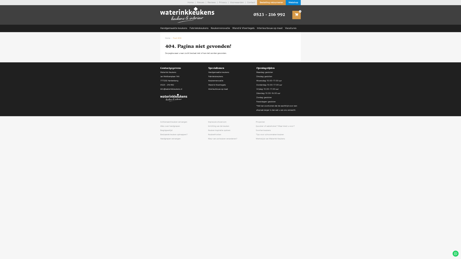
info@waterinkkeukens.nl (171, 89)
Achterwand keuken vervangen (173, 122)
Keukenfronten (214, 135)
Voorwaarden (237, 3)
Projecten (260, 122)
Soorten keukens (263, 130)
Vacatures (290, 28)
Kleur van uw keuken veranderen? (222, 139)
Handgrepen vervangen (170, 139)
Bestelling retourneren (271, 3)
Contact (251, 3)
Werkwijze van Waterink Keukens (270, 139)
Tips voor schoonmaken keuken (270, 135)
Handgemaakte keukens (173, 28)
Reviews (212, 3)
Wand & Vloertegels (243, 28)
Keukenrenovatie (220, 28)
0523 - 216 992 (269, 15)
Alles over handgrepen (170, 126)
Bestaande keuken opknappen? (174, 135)
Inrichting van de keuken (218, 126)
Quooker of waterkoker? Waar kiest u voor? (275, 126)
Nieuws (200, 3)
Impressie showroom (217, 122)
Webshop (293, 3)
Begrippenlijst (166, 130)
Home (191, 3)
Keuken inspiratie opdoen (219, 130)
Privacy (223, 3)
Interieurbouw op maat (270, 28)
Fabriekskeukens (199, 28)
